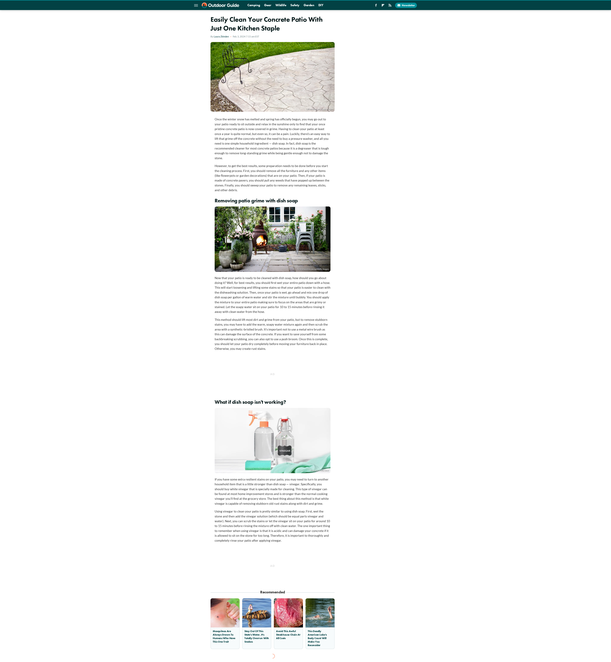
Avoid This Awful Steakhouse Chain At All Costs (288, 634)
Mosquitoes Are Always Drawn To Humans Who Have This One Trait (224, 636)
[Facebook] (376, 6)
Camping (253, 5)
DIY (320, 5)
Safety (294, 5)
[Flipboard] (383, 6)
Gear (267, 5)
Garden (309, 5)
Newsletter (408, 5)
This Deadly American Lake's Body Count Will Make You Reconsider (317, 638)
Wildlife (280, 5)
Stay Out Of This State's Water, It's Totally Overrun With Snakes (256, 636)
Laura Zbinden (221, 36)
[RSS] (390, 6)
